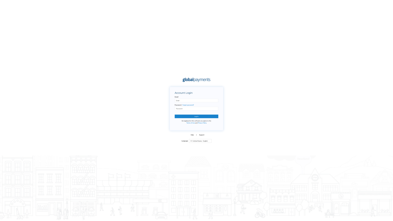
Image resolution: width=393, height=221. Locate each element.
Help (192, 135)
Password (178, 105)
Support (201, 135)
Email (176, 97)
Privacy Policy (202, 123)
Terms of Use (190, 123)
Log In (196, 116)
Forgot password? (188, 105)
